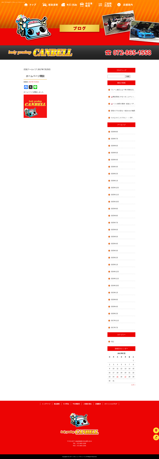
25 (117, 377)
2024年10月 (115, 285)
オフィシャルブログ (111, 404)
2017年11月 (115, 320)
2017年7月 (114, 327)
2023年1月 (114, 292)
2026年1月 (114, 181)
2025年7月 (114, 222)
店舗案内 (126, 4)
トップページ (33, 4)
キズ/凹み (70, 4)
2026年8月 (114, 132)
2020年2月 (114, 313)
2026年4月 (114, 160)
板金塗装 (51, 4)
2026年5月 (114, 153)
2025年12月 (115, 188)
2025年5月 (114, 236)
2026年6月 (114, 146)
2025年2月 (114, 257)
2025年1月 (114, 264)
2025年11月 (115, 195)
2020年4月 (114, 306)
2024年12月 (115, 271)
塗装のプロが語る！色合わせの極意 (123, 111)
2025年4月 (114, 243)
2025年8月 (114, 216)
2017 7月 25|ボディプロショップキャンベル (13, 2)
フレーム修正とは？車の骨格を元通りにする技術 (123, 90)
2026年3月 (114, 167)
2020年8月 (114, 299)
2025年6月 (114, 229)
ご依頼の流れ (107, 4)
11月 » (133, 385)
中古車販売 (89, 4)
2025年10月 (115, 202)
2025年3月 (114, 250)
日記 (112, 341)
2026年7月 (114, 139)
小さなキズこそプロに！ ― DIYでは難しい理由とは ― (123, 118)
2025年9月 (114, 209)
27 (125, 377)
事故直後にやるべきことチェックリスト (124, 97)
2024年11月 (115, 278)
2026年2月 (114, 174)
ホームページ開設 (35, 76)
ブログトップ (121, 70)
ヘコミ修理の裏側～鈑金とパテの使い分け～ (124, 104)
